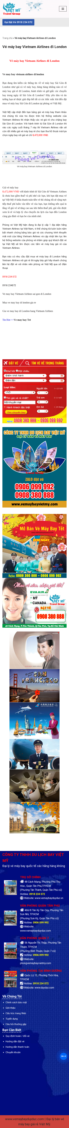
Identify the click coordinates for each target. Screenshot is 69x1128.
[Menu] (63, 9)
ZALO (63, 1056)
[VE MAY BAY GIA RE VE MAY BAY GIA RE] (12, 9)
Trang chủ (7, 38)
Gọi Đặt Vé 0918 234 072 (18, 22)
